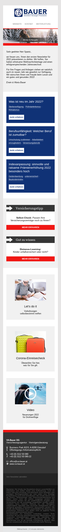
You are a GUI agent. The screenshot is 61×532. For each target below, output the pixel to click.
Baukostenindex (16, 179)
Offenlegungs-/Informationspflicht (25, 450)
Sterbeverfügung (16, 107)
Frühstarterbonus (33, 107)
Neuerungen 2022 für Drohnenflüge (30, 415)
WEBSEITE (17, 24)
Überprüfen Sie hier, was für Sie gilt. (30, 364)
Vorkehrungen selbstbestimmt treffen (30, 312)
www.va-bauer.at (17, 464)
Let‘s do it (30, 306)
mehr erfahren (16, 117)
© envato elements (36, 529)
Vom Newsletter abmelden (16, 477)
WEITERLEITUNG (43, 24)
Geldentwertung (16, 176)
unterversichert (31, 176)
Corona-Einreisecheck (30, 358)
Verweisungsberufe (31, 143)
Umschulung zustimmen (19, 140)
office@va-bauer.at (18, 461)
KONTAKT (29, 24)
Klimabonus (14, 110)
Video (30, 410)
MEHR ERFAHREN (30, 227)
